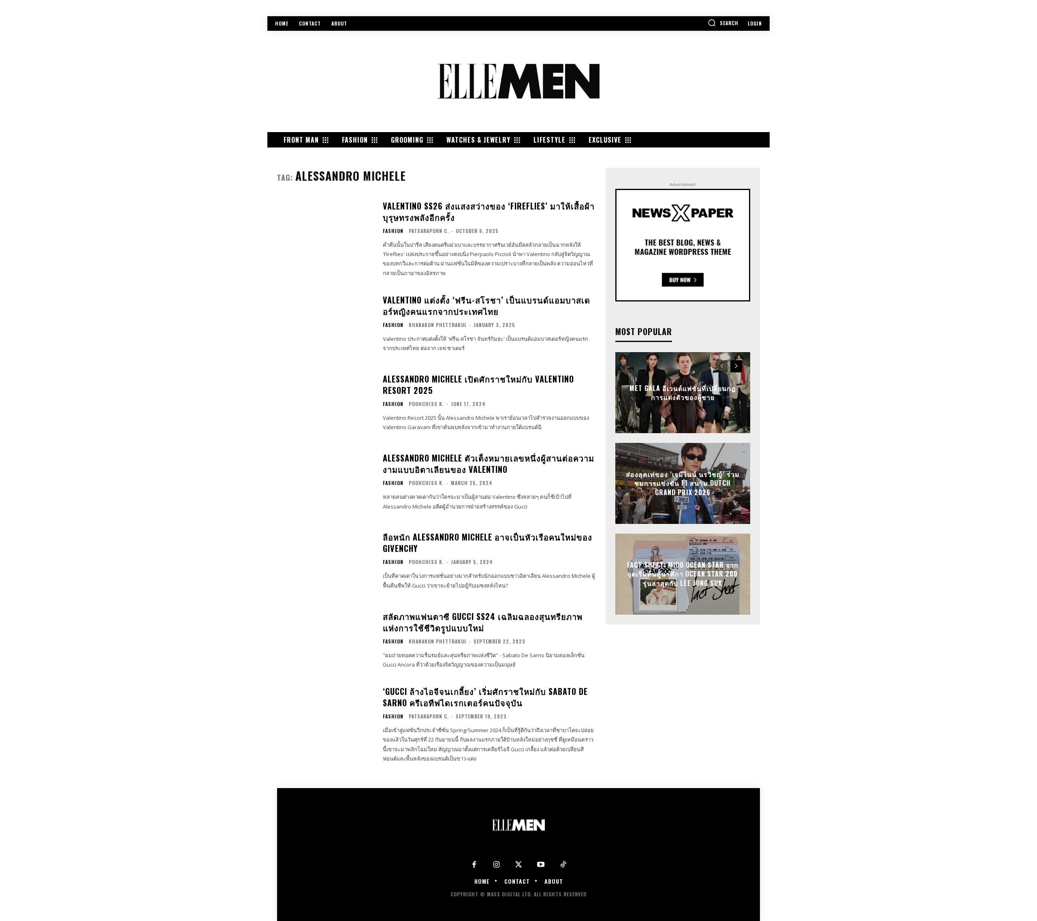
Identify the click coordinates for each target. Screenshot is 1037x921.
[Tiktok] (563, 865)
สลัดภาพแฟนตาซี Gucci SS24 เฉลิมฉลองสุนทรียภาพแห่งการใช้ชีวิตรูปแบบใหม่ (483, 622)
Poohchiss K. (426, 403)
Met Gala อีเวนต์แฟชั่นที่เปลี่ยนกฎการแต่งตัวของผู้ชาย (682, 392)
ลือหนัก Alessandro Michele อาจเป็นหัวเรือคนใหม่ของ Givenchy (487, 542)
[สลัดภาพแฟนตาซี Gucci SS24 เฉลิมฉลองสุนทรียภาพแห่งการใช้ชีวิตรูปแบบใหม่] (325, 640)
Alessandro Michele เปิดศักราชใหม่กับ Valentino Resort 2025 (478, 384)
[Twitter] (519, 865)
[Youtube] (541, 865)
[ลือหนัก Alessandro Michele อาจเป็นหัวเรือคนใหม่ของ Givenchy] (325, 561)
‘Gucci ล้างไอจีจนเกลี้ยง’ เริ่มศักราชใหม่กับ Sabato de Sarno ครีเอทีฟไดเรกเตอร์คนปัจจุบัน (485, 697)
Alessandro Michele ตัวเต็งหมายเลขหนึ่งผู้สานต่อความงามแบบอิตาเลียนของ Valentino (488, 463)
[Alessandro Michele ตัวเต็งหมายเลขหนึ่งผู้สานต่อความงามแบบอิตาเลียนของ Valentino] (325, 481)
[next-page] (736, 366)
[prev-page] (722, 366)
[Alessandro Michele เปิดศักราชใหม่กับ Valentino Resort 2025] (325, 402)
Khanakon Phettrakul (438, 324)
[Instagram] (496, 865)
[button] (723, 23)
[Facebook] (474, 865)
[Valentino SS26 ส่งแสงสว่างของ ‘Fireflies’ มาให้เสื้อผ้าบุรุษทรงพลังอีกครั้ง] (325, 233)
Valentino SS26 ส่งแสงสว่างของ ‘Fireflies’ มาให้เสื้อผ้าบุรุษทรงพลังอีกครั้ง (489, 211)
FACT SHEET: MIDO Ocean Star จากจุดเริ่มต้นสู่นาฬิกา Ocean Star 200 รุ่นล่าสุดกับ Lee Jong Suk (682, 574)
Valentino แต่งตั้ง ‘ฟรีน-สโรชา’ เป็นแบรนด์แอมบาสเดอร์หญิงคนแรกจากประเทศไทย (486, 305)
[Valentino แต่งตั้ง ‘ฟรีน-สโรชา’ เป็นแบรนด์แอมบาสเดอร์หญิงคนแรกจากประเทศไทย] (325, 323)
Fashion (393, 231)
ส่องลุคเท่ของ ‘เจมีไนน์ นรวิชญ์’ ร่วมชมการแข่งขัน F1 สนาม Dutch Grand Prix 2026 (683, 484)
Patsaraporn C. (429, 230)
